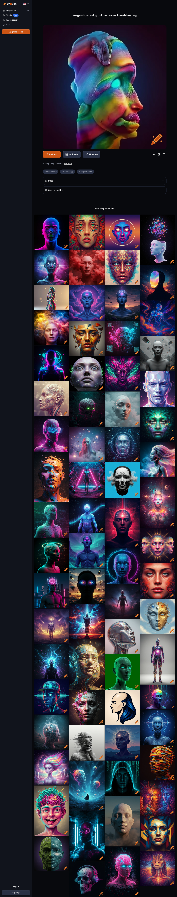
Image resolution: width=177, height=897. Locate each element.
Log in (16, 886)
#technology (67, 171)
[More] (154, 154)
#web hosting (50, 171)
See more (68, 163)
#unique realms (85, 171)
